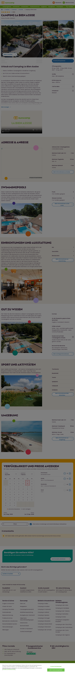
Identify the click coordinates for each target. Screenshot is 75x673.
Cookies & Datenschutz (9, 669)
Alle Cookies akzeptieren (56, 670)
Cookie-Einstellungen (56, 666)
